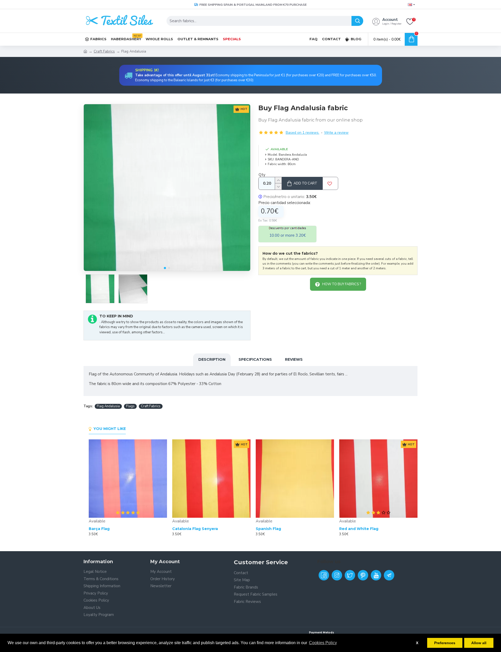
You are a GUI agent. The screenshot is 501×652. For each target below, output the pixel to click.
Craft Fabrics (104, 51)
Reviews (294, 359)
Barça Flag (99, 528)
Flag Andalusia (108, 406)
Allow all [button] (478, 643)
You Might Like (109, 429)
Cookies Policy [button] (323, 643)
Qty (262, 174)
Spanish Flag (268, 528)
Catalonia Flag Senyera (195, 528)
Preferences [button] (444, 643)
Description (211, 359)
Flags (130, 406)
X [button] (417, 643)
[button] (165, 268)
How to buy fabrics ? (341, 284)
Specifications (255, 359)
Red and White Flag (358, 528)
